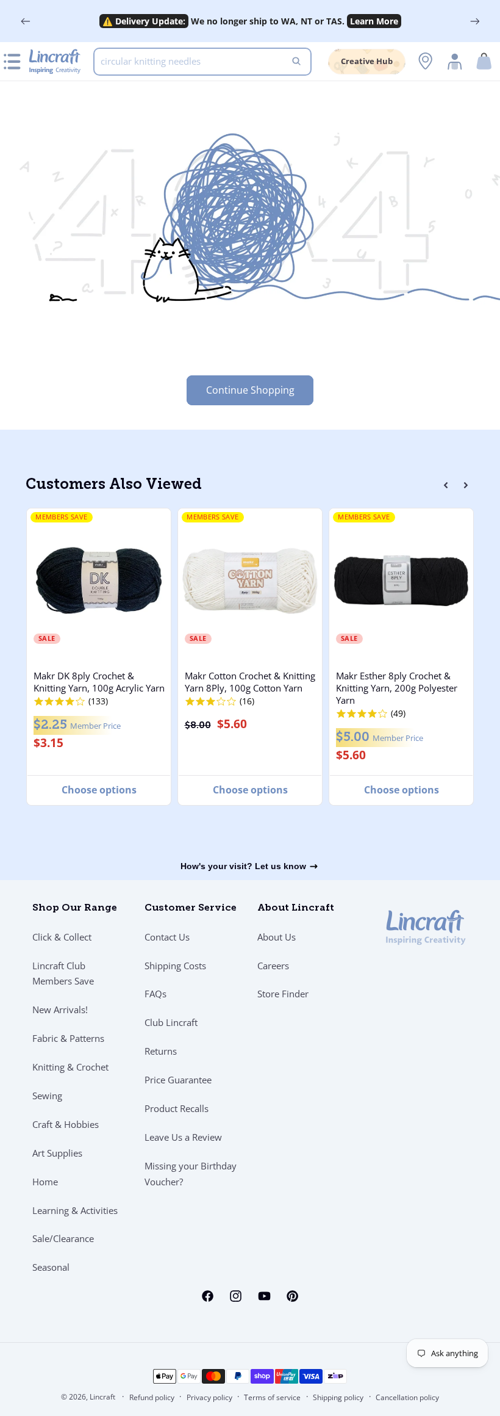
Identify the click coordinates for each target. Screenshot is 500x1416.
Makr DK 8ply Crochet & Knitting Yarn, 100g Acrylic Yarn (99, 682)
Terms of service (272, 1397)
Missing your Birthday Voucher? (191, 1174)
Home (45, 1182)
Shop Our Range (74, 908)
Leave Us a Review (183, 1137)
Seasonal (51, 1267)
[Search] (296, 61)
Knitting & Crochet (70, 1067)
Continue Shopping (250, 390)
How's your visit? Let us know (243, 866)
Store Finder (283, 994)
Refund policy (151, 1397)
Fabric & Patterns (68, 1038)
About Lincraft (295, 908)
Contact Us (167, 937)
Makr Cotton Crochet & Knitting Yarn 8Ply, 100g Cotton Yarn (250, 682)
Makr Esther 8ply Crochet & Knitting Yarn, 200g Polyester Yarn (396, 688)
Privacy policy (209, 1397)
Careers (273, 965)
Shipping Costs (175, 965)
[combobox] (202, 61)
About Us (276, 937)
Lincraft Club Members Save (63, 973)
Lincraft (102, 1396)
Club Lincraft (171, 1022)
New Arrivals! (60, 1009)
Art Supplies (57, 1153)
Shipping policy (338, 1397)
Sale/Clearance (63, 1238)
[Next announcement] (474, 21)
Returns (161, 1051)
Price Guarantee (178, 1080)
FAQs (155, 994)
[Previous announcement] (25, 21)
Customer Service (191, 908)
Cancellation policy (407, 1397)
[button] (484, 61)
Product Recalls (177, 1108)
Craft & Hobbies (65, 1124)
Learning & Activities (75, 1210)
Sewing (47, 1095)
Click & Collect (61, 937)
